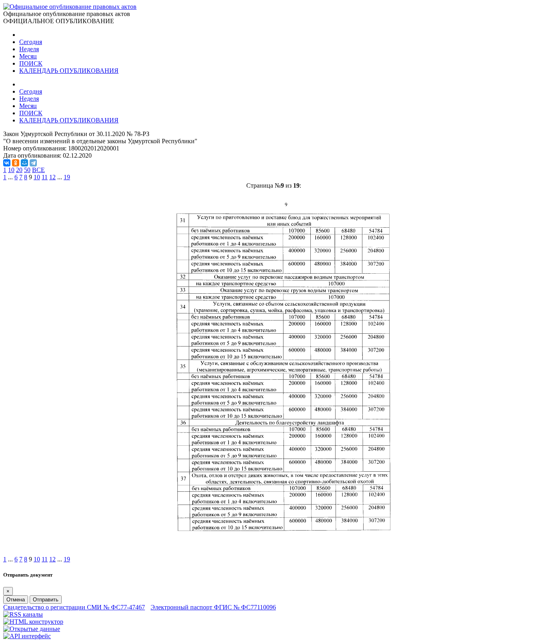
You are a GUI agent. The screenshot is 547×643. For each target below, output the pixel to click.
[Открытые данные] (31, 628)
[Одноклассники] (15, 162)
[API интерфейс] (27, 636)
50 (27, 169)
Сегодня (30, 41)
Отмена (15, 600)
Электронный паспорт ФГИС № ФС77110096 (213, 607)
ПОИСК (30, 63)
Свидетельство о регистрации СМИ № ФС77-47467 (74, 607)
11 (45, 177)
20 (19, 169)
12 (52, 177)
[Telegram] (33, 162)
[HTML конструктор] (33, 621)
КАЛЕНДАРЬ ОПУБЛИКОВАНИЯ (69, 70)
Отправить (45, 600)
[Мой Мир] (24, 162)
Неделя (29, 49)
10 (11, 169)
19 (67, 177)
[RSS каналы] (23, 614)
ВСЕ (38, 169)
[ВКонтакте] (6, 162)
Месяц (28, 56)
